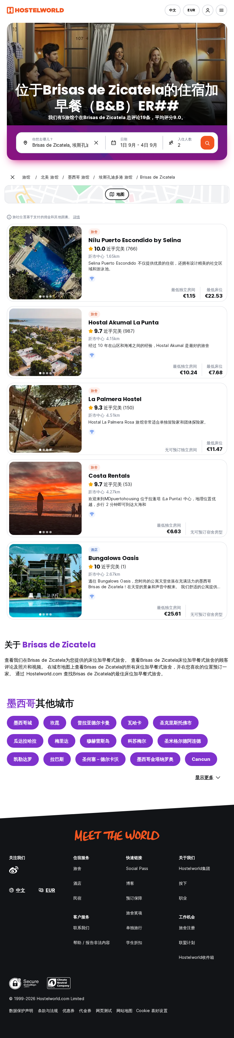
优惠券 (68, 1010)
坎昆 (54, 723)
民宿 (77, 898)
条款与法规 (48, 1010)
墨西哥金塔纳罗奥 (155, 759)
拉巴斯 (57, 759)
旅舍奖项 (134, 912)
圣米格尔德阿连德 (182, 741)
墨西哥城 (23, 723)
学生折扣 (134, 942)
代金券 (85, 1010)
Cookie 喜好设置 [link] (152, 1010)
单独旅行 (134, 927)
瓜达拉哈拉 (25, 741)
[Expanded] (12, 177)
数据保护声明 (21, 1010)
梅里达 (61, 741)
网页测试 (104, 1010)
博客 (130, 883)
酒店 (94, 549)
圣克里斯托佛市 (176, 723)
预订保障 (134, 898)
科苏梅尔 (137, 741)
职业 (183, 898)
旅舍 (94, 232)
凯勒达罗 (23, 759)
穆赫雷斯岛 (98, 741)
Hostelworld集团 (194, 868)
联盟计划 (187, 942)
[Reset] (96, 143)
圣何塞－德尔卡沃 (100, 759)
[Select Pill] (207, 10)
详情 (76, 217)
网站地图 (124, 1010)
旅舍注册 (187, 927)
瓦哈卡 (135, 723)
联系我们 (81, 927)
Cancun (201, 759)
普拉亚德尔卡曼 (94, 723)
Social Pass (137, 868)
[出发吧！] (207, 143)
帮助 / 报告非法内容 (91, 942)
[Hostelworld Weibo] (13, 869)
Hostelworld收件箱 (196, 957)
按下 (183, 883)
